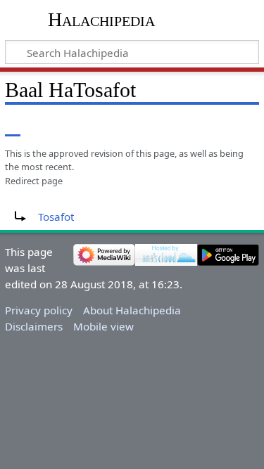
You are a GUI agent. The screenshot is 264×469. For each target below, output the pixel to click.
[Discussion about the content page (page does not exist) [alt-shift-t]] (44, 126)
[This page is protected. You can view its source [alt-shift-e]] (188, 126)
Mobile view (103, 326)
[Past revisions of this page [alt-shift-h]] (214, 126)
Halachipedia (101, 19)
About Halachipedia (132, 310)
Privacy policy (39, 310)
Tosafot (56, 217)
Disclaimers (34, 326)
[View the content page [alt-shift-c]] (12, 126)
